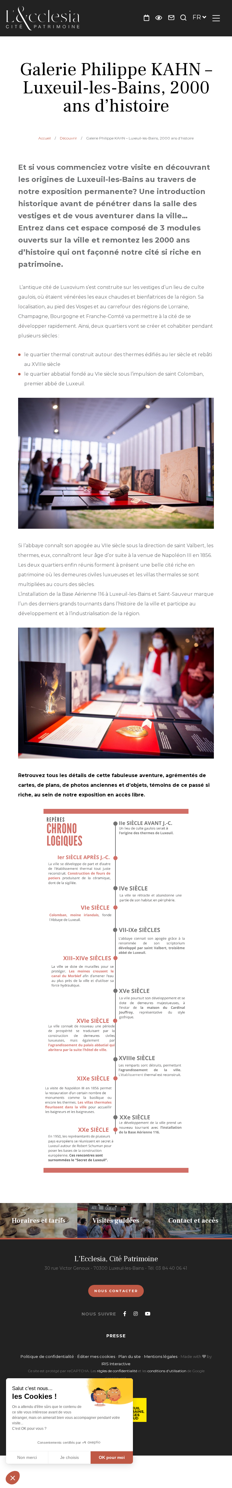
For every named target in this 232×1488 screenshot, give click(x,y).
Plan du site (129, 1356)
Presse (116, 1336)
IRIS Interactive (116, 1363)
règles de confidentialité (117, 1371)
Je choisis (69, 1457)
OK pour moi (112, 1457)
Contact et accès (193, 1220)
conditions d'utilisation (166, 1371)
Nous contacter (116, 1291)
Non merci (27, 1457)
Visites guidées (115, 1220)
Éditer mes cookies (96, 1356)
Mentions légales (160, 1356)
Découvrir (68, 138)
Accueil (44, 138)
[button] (12, 1477)
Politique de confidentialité (47, 1356)
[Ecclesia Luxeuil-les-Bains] (42, 18)
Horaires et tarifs (38, 1220)
